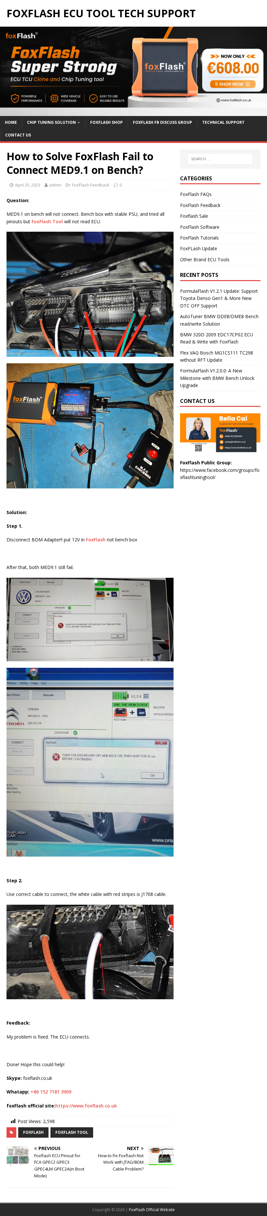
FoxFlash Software (199, 227)
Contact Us (18, 135)
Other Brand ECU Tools (205, 259)
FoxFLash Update (198, 248)
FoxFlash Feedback (90, 185)
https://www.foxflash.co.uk (86, 1106)
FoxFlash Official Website (152, 1209)
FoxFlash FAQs (196, 194)
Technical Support (223, 122)
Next (259, 69)
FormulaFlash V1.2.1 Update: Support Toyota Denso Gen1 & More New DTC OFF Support (219, 298)
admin (55, 185)
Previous (8, 69)
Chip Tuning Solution (51, 122)
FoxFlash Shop (106, 122)
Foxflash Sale (194, 216)
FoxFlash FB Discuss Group (162, 122)
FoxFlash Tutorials (199, 238)
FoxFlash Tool (47, 221)
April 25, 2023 (27, 185)
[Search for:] (220, 158)
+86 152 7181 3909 (51, 1092)
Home (11, 122)
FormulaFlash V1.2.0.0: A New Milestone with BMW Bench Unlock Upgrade (217, 378)
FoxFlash (95, 540)
